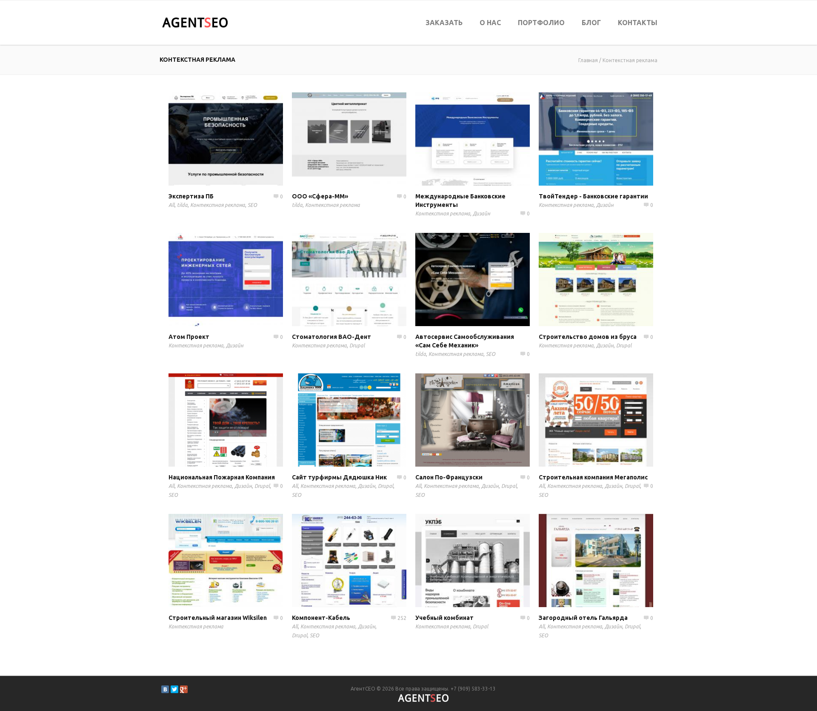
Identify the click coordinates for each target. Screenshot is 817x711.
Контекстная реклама (630, 60)
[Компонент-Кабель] (361, 560)
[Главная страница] (361, 419)
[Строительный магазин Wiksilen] (238, 560)
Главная (588, 60)
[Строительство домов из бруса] (608, 279)
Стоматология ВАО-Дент (331, 336)
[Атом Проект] (238, 279)
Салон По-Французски (449, 477)
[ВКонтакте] (165, 689)
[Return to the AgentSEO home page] (195, 22)
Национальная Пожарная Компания (222, 477)
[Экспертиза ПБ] (238, 138)
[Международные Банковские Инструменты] (484, 138)
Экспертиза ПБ (191, 196)
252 (401, 618)
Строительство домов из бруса (588, 336)
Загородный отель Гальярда (583, 617)
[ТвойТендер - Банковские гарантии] (608, 138)
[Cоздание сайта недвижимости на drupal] (608, 419)
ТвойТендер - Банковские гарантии (593, 196)
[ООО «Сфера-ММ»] (361, 138)
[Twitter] (174, 689)
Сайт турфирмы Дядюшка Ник (339, 477)
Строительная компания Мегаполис (593, 477)
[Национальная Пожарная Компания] (238, 419)
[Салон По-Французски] (484, 419)
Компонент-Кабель (321, 617)
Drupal (357, 345)
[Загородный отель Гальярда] (608, 560)
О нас (490, 22)
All (171, 205)
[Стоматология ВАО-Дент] (361, 279)
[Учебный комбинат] (484, 560)
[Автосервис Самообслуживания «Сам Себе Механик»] (484, 279)
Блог (591, 22)
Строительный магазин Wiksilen (218, 617)
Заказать (444, 22)
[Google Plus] (184, 689)
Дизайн (481, 213)
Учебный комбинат (444, 617)
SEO (252, 205)
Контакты (637, 22)
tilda (182, 205)
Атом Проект (189, 336)
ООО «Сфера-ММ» (320, 196)
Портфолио (541, 22)
